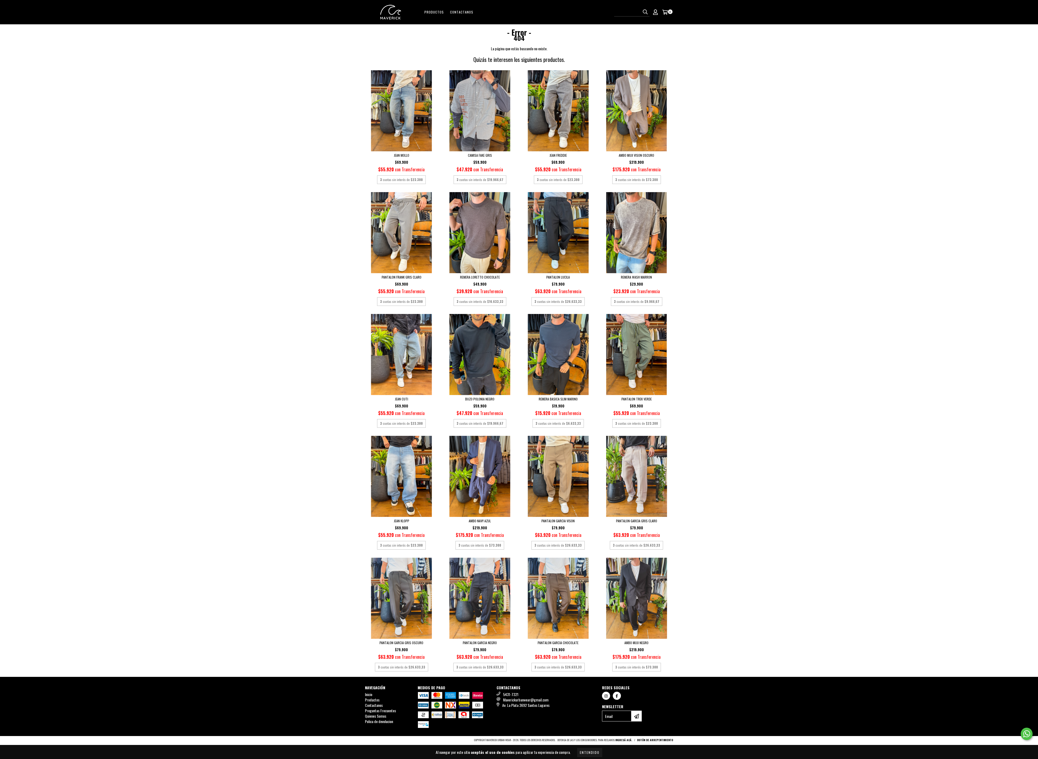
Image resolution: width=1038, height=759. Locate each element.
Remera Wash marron (636, 277)
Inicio (368, 694)
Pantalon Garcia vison (558, 521)
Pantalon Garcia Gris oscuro (401, 642)
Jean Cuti (401, 399)
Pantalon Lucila (558, 277)
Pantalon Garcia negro (480, 642)
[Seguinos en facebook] (617, 696)
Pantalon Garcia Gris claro (636, 521)
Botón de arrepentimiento (655, 740)
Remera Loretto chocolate (480, 277)
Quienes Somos (375, 716)
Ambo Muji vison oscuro (636, 155)
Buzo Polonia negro (479, 399)
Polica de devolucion (379, 721)
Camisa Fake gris (480, 155)
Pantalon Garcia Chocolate (558, 642)
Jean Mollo (401, 155)
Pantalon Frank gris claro (401, 277)
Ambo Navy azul (480, 521)
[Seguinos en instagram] (606, 696)
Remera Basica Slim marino (558, 399)
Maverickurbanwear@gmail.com (525, 700)
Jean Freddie (558, 155)
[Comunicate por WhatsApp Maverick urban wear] (1027, 734)
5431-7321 (510, 694)
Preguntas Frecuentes (380, 710)
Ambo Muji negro (636, 642)
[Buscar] (645, 11)
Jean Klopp (401, 521)
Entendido (590, 752)
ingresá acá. (623, 740)
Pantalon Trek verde (636, 399)
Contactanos (461, 12)
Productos (434, 12)
